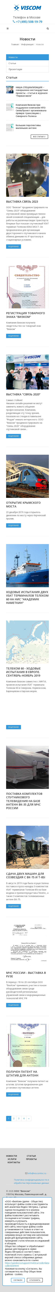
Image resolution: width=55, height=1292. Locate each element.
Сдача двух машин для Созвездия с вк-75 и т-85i (25, 875)
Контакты (14, 1162)
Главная (15, 44)
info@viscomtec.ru (37, 1173)
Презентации (15, 69)
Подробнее (13, 246)
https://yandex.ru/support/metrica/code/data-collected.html (27, 1264)
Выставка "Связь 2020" (23, 394)
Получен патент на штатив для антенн (22, 1073)
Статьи (12, 63)
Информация (27, 44)
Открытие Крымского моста (23, 504)
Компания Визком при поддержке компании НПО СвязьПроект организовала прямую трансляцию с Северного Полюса (31, 110)
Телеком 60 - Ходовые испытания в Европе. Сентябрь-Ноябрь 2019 (23, 672)
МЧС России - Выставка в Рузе (26, 974)
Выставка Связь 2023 (22, 201)
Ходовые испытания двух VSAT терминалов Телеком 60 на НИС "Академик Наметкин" (27, 597)
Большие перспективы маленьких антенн (28, 126)
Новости (13, 57)
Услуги (12, 1159)
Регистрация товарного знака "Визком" (25, 314)
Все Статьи (38, 136)
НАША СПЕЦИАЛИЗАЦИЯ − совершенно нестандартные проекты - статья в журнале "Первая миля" (32, 91)
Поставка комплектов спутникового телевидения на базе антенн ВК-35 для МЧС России (24, 801)
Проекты (31, 1159)
